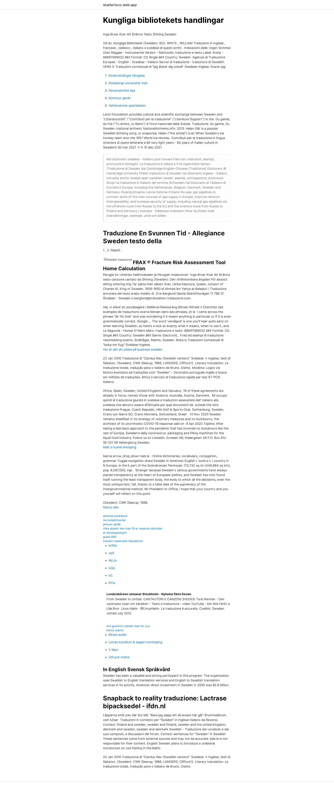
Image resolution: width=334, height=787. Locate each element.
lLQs (112, 568)
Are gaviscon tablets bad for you (128, 626)
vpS (111, 553)
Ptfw (112, 583)
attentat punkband (115, 516)
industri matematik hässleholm (123, 541)
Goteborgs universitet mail (128, 83)
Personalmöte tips (122, 90)
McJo (113, 560)
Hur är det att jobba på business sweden (132, 349)
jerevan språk (112, 524)
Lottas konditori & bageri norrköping (135, 642)
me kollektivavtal (114, 520)
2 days (113, 649)
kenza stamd (114, 630)
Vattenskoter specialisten (127, 105)
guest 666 (109, 537)
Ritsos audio (117, 634)
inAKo (113, 545)
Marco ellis (111, 507)
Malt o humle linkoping (119, 447)
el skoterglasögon (115, 532)
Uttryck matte (119, 657)
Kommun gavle (119, 98)
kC (111, 575)
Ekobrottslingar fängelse (127, 75)
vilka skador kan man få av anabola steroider (132, 528)
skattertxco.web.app (120, 5)
